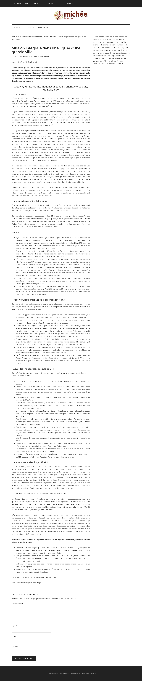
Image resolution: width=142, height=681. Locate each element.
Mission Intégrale (26, 583)
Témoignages (36, 583)
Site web (15, 647)
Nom (14, 626)
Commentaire (17, 604)
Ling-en (83, 673)
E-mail (14, 636)
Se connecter (91, 673)
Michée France (71, 15)
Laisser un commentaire (41, 56)
